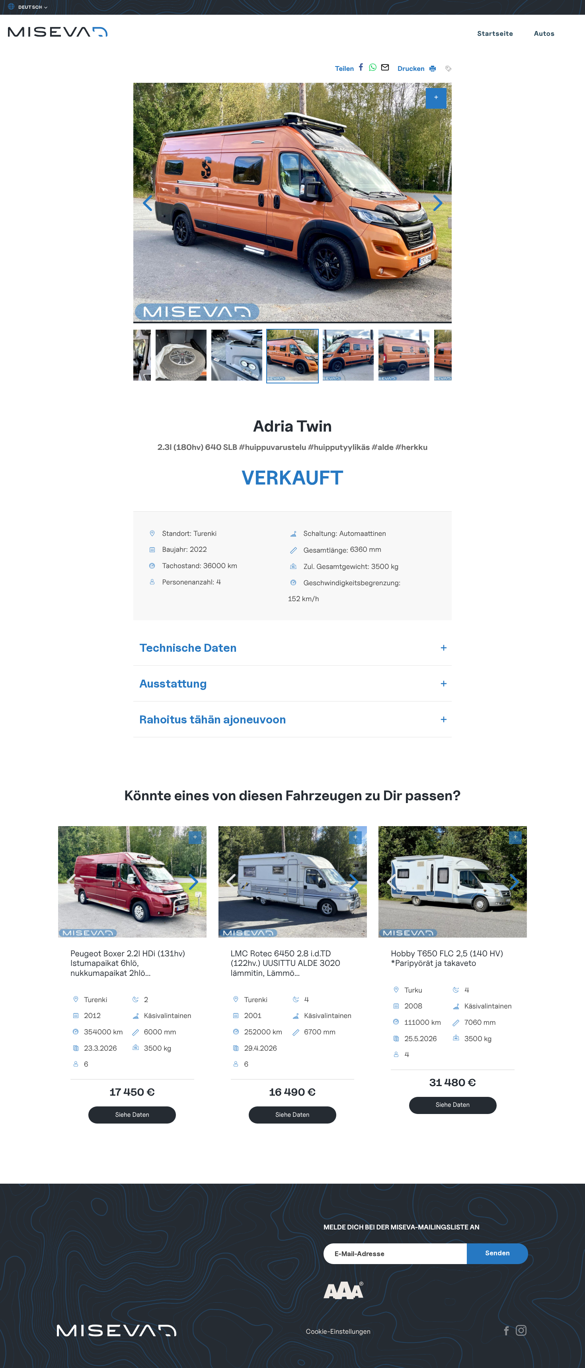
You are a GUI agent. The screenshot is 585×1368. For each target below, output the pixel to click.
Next (438, 203)
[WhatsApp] (373, 67)
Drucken (412, 68)
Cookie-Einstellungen (338, 1331)
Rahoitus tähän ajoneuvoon (212, 719)
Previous (147, 203)
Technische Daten (188, 648)
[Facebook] (361, 67)
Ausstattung (173, 683)
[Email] (384, 67)
